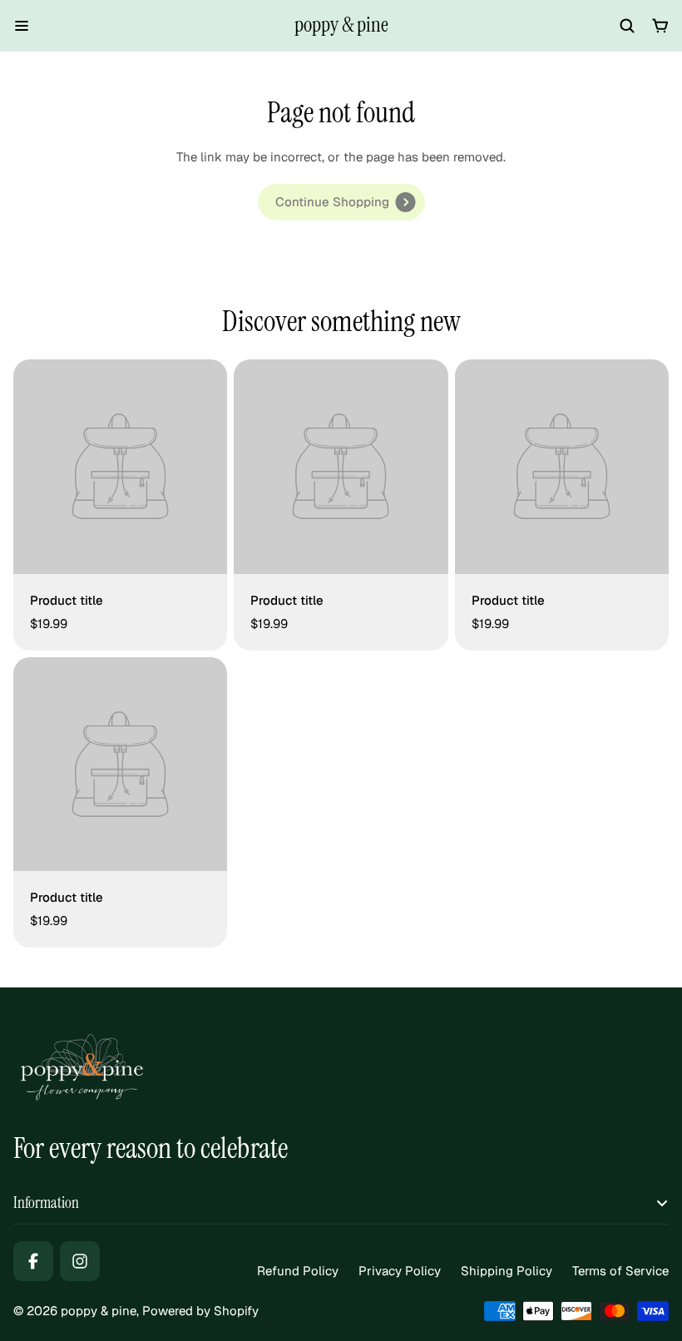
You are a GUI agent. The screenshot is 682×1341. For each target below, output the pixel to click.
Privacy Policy (399, 1271)
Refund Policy (298, 1271)
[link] (341, 202)
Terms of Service (620, 1271)
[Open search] (627, 25)
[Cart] (660, 25)
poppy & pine (341, 25)
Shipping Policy (506, 1271)
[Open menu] (21, 25)
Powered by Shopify (200, 1311)
